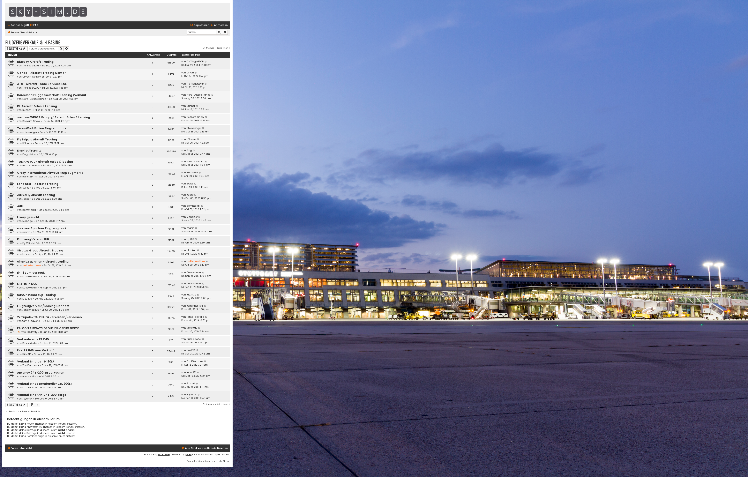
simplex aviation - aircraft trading (43, 262)
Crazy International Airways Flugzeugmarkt (50, 173)
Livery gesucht (28, 217)
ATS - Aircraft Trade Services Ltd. (42, 84)
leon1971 (191, 372)
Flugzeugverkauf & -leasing (33, 43)
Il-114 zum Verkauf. (31, 273)
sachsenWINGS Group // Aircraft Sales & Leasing (53, 117)
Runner (26, 110)
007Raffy (32, 332)
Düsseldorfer (29, 276)
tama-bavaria (31, 165)
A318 (20, 206)
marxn (26, 232)
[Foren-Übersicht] (57, 12)
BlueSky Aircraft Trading (35, 62)
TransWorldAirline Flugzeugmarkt (42, 128)
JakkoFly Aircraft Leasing (36, 195)
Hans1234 (28, 176)
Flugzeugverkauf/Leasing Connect (43, 306)
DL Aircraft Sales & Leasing (37, 106)
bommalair (29, 210)
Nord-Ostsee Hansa (34, 99)
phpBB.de (224, 461)
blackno (27, 254)
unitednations (31, 265)
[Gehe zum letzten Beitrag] (206, 61)
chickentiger (29, 132)
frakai (25, 376)
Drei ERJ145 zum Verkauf (35, 350)
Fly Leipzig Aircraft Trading (37, 139)
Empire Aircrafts (29, 151)
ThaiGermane (30, 365)
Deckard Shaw (31, 121)
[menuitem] (34, 25)
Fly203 (26, 243)
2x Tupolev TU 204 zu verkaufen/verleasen (49, 317)
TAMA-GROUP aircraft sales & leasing (45, 162)
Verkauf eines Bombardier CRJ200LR (44, 384)
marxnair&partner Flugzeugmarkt (42, 228)
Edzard (26, 387)
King (25, 154)
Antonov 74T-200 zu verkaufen (40, 373)
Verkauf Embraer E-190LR (35, 361)
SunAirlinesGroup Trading (36, 295)
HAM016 (26, 354)
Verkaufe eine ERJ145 (33, 339)
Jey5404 (27, 398)
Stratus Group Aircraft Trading (40, 250)
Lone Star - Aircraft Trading (37, 184)
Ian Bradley (164, 454)
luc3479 (27, 298)
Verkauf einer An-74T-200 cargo (41, 395)
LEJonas (27, 143)
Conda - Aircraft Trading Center (41, 73)
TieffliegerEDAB (31, 65)
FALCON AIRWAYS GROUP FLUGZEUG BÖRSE (48, 328)
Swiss (25, 187)
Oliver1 (26, 76)
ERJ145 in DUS (27, 284)
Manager (27, 221)
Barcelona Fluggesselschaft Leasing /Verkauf (51, 95)
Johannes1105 (30, 309)
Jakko (25, 198)
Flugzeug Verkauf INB (33, 239)
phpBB (188, 454)
